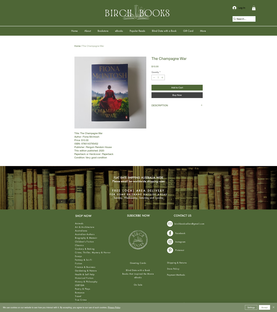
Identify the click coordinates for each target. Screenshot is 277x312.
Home (77, 46)
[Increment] (162, 77)
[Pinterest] (170, 250)
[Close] (273, 307)
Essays (78, 256)
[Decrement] (154, 77)
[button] (254, 8)
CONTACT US (182, 215)
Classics (79, 245)
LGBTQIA (80, 285)
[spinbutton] (158, 77)
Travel (78, 296)
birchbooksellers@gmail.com (189, 223)
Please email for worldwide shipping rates (138, 181)
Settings (251, 307)
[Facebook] (170, 233)
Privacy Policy (114, 307)
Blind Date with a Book (138, 270)
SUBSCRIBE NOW (138, 215)
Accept (264, 307)
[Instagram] (170, 242)
